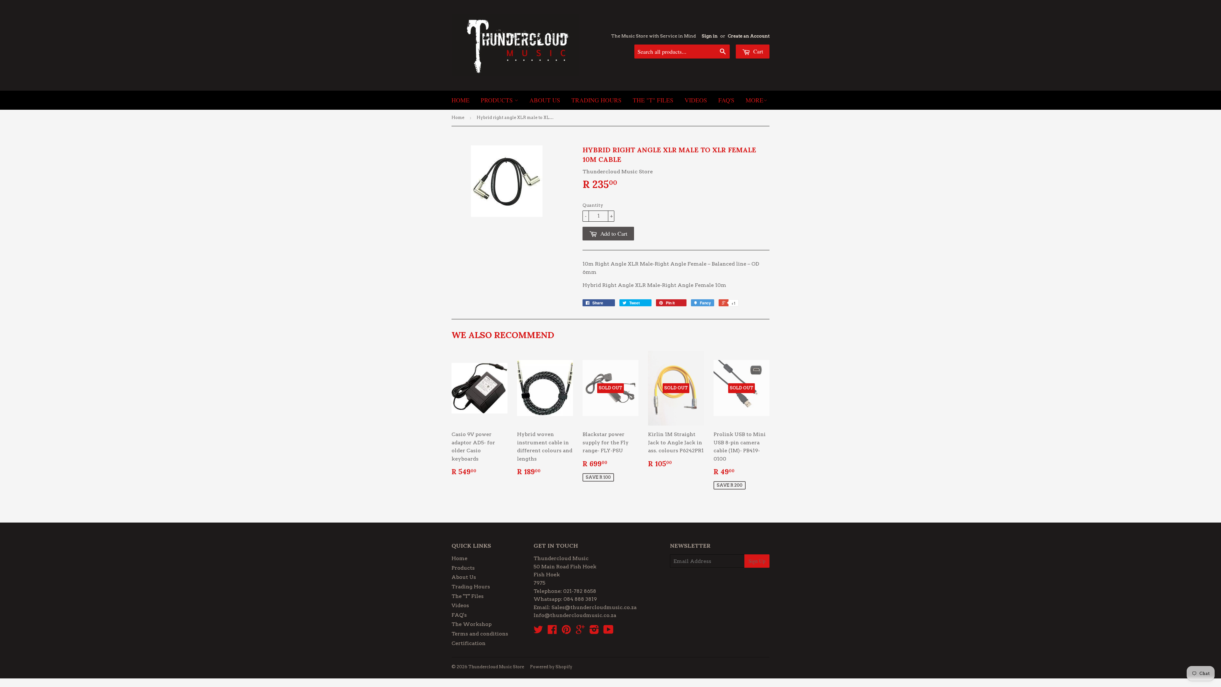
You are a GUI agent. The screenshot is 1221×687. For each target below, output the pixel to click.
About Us (544, 100)
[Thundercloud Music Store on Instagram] (594, 631)
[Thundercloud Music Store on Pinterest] (566, 631)
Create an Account (748, 35)
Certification (469, 643)
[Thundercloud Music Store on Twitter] (538, 631)
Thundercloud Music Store (496, 666)
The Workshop (472, 624)
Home (461, 100)
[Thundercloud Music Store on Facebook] (552, 631)
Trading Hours (596, 100)
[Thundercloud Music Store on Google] (580, 631)
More (754, 100)
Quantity (593, 205)
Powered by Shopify (551, 666)
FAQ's (726, 100)
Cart (757, 51)
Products (497, 100)
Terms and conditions (480, 634)
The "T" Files (653, 100)
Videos (696, 100)
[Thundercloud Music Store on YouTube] (608, 631)
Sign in (710, 35)
